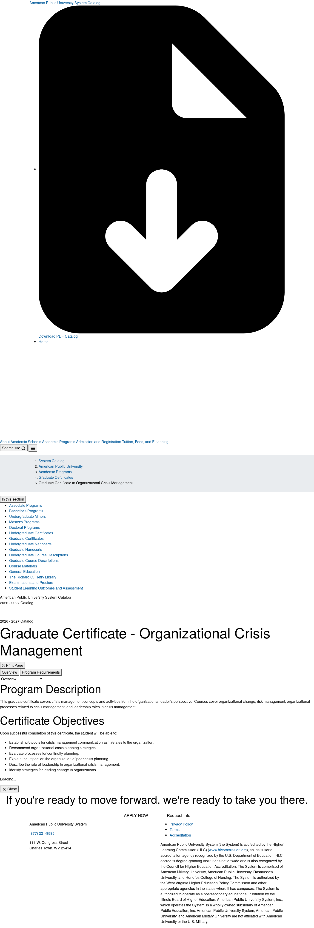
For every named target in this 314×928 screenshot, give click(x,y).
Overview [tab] (9, 672)
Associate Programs (25, 505)
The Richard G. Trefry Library (32, 577)
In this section (13, 499)
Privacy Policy (181, 824)
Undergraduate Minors (27, 516)
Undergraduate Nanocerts (30, 544)
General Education (24, 571)
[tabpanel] (157, 727)
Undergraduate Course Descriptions (38, 555)
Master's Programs (24, 521)
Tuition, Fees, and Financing (145, 441)
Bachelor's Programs (26, 510)
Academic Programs (58, 441)
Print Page (14, 665)
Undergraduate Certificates (31, 532)
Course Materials (23, 566)
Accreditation (180, 835)
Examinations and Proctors (31, 582)
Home (44, 341)
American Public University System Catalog (64, 2)
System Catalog (52, 460)
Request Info (178, 815)
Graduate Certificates (56, 477)
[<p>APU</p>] (157, 370)
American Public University (61, 466)
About (5, 441)
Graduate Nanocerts (25, 549)
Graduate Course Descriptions (34, 560)
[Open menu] (33, 448)
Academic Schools (26, 441)
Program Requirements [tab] (41, 672)
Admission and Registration (98, 441)
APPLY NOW (136, 815)
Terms (175, 829)
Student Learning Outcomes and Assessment (46, 588)
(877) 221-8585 (41, 833)
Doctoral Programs (24, 527)
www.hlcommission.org (228, 849)
